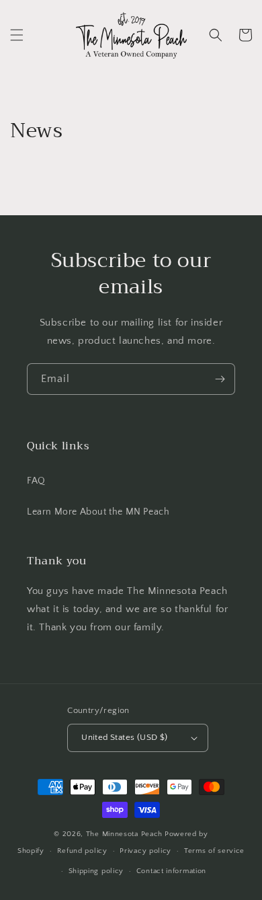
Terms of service (214, 851)
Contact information (171, 871)
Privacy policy (145, 851)
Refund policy (82, 851)
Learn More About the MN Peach (98, 512)
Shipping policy (96, 871)
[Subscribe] (219, 379)
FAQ (36, 481)
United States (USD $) (124, 737)
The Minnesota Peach (124, 834)
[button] (17, 35)
